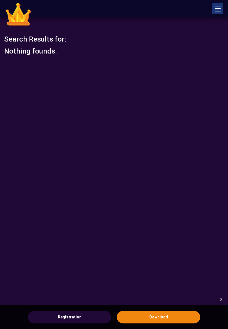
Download (158, 317)
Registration (69, 317)
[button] (217, 8)
